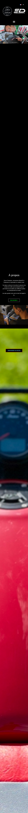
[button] (14, 21)
